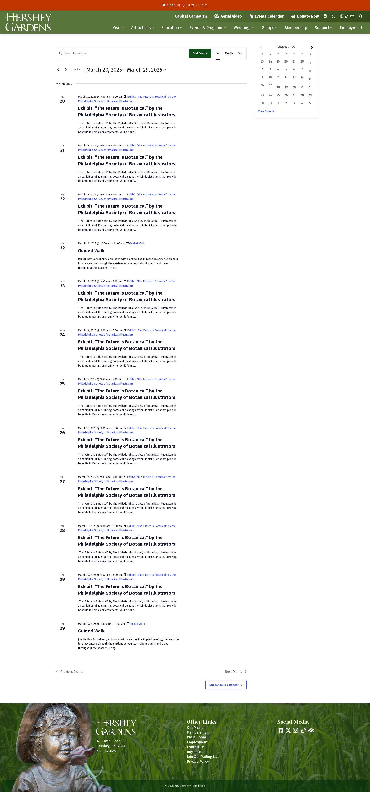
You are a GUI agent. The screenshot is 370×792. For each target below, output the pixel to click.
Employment (351, 27)
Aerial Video (231, 16)
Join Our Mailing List (203, 757)
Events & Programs (206, 27)
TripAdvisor (352, 16)
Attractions (141, 27)
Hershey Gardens (28, 22)
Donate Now (308, 16)
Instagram (341, 16)
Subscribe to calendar (223, 685)
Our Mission (196, 727)
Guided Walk (91, 250)
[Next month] (311, 47)
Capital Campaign (191, 16)
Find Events (200, 53)
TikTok (346, 16)
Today (77, 69)
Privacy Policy (198, 761)
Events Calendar (269, 16)
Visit (117, 27)
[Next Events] (65, 70)
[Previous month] (260, 47)
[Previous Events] (58, 70)
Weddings (242, 27)
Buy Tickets (196, 752)
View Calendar (267, 111)
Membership (296, 27)
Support (322, 27)
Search (360, 16)
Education (170, 27)
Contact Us (195, 747)
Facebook (325, 16)
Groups (268, 27)
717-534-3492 (106, 751)
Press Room (196, 737)
